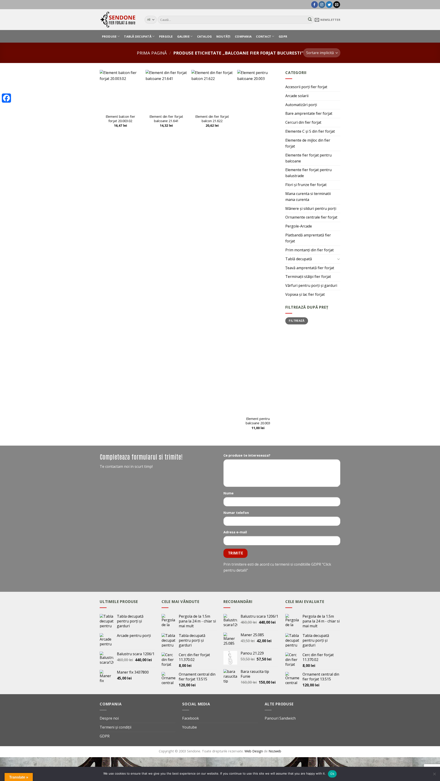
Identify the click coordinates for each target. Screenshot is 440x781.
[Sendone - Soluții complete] (119, 19)
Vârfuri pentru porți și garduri (311, 285)
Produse (109, 36)
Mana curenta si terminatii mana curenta (308, 196)
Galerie (183, 36)
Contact (263, 36)
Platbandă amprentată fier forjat (308, 238)
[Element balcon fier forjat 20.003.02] (120, 90)
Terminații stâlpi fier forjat (308, 276)
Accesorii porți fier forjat (306, 86)
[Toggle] (338, 259)
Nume (228, 493)
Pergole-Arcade (298, 226)
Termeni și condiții (115, 727)
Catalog (204, 36)
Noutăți (223, 36)
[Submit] (310, 20)
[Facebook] (6, 98)
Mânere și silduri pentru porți (310, 208)
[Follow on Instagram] (322, 4)
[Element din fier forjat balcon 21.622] (212, 90)
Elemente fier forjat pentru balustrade (308, 172)
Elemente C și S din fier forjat (310, 131)
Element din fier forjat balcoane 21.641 (166, 118)
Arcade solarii (296, 95)
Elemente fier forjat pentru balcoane (308, 158)
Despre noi (109, 718)
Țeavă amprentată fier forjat (309, 267)
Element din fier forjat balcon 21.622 (212, 118)
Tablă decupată (137, 36)
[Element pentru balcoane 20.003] (257, 242)
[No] (434, 775)
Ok (332, 774)
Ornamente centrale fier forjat (311, 217)
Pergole (166, 36)
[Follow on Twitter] (329, 4)
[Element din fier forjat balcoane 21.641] (166, 90)
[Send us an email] (336, 4)
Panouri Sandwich (280, 718)
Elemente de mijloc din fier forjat (307, 143)
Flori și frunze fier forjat (306, 184)
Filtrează (296, 321)
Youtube (189, 727)
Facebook (190, 718)
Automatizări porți (301, 104)
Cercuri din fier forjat (303, 122)
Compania (243, 36)
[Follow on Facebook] (314, 4)
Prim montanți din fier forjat (309, 249)
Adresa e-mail (235, 532)
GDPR (283, 36)
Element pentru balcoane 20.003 (258, 421)
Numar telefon (236, 512)
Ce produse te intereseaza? (246, 455)
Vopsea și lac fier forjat (305, 294)
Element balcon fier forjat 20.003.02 (120, 118)
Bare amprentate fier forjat (308, 113)
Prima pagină (152, 53)
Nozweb (275, 751)
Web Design (254, 751)
